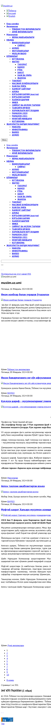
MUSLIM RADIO (19, 174)
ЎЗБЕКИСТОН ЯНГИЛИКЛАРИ (26, 150)
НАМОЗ (20, 188)
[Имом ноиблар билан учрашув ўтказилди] (21, 300)
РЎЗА (19, 191)
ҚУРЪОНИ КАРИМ (21, 218)
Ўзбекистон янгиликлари (18, 369)
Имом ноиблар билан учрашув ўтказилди (25, 294)
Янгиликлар (12, 147)
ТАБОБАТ (17, 202)
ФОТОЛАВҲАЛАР (20, 172)
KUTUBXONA (18, 242)
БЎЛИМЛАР (12, 177)
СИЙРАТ (21, 166)
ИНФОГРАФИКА (20, 250)
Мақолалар (12, 155)
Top (2, 723)
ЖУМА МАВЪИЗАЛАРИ (23, 158)
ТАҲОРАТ (22, 185)
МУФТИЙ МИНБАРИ (22, 240)
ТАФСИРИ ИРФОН (21, 229)
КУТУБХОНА (18, 180)
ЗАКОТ (20, 193)
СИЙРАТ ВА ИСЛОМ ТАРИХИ (26, 226)
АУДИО (15, 169)
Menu (4, 140)
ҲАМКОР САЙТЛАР (21, 210)
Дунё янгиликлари (15, 645)
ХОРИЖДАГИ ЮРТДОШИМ (25, 231)
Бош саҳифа (12, 145)
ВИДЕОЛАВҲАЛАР (21, 164)
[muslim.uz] (7, 5)
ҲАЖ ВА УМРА (24, 196)
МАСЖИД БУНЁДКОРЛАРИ (25, 204)
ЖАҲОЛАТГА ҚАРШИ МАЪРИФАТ (23, 245)
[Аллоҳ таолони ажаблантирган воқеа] (19, 491)
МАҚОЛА (16, 248)
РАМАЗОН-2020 (19, 234)
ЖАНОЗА (21, 199)
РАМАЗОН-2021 (19, 237)
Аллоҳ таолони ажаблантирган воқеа (23, 486)
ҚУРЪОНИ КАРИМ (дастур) (25, 215)
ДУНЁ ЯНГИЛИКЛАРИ (22, 153)
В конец (10, 680)
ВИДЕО (15, 253)
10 (8, 674)
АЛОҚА (15, 212)
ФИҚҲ (15, 223)
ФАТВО (15, 183)
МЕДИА (10, 161)
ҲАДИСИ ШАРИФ (20, 221)
